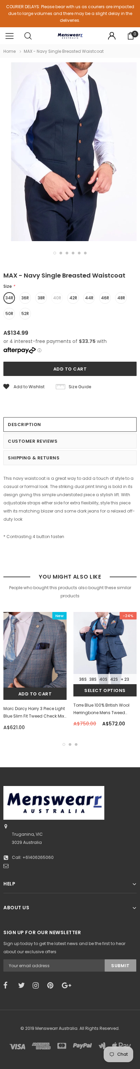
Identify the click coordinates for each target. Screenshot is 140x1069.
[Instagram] (38, 985)
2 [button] (60, 253)
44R (89, 298)
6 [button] (85, 253)
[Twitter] (23, 985)
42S (114, 679)
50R (9, 313)
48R (121, 298)
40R (57, 298)
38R (41, 298)
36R (25, 298)
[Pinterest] (52, 985)
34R (9, 298)
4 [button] (73, 253)
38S (93, 679)
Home (9, 51)
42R (73, 298)
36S (83, 679)
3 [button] (67, 253)
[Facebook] (8, 985)
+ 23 (125, 679)
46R (105, 298)
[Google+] (67, 985)
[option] (70, 152)
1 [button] (54, 253)
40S (103, 679)
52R (25, 313)
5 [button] (79, 253)
